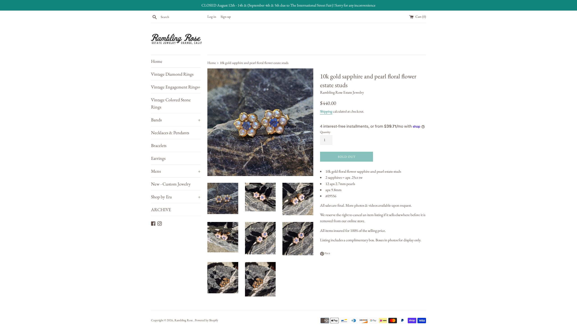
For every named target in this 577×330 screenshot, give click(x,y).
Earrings (158, 158)
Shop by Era (176, 197)
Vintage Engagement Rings (176, 87)
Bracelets (158, 145)
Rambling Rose (183, 320)
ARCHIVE (161, 209)
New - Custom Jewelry (171, 184)
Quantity (325, 132)
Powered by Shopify (206, 320)
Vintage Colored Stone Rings (171, 103)
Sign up (226, 16)
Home (156, 61)
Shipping (326, 111)
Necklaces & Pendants (170, 133)
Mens (176, 171)
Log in (211, 16)
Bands (176, 120)
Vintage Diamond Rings (172, 74)
